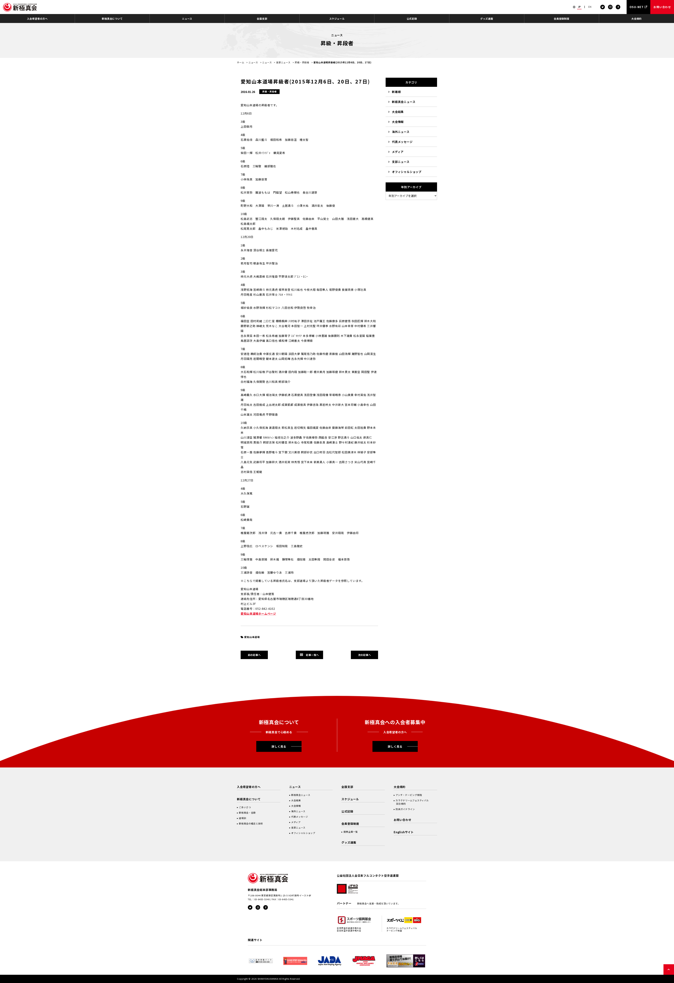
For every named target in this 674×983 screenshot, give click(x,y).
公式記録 (412, 18)
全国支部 (262, 18)
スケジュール (337, 18)
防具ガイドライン (405, 809)
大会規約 (636, 18)
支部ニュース (283, 62)
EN (590, 6)
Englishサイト (404, 832)
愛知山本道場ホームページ (258, 613)
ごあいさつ (245, 807)
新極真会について (112, 18)
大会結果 (398, 112)
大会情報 (398, 122)
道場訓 (242, 818)
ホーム (240, 62)
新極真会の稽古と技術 (251, 823)
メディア (398, 152)
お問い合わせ (402, 820)
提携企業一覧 (350, 831)
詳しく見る (279, 746)
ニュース (187, 18)
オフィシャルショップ (406, 172)
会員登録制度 (561, 18)
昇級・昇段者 (302, 62)
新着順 (396, 92)
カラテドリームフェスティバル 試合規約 (411, 802)
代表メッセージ (402, 142)
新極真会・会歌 (247, 812)
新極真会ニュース (403, 102)
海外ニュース (400, 132)
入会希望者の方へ (37, 18)
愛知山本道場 (252, 637)
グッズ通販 (486, 18)
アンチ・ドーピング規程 (409, 795)
